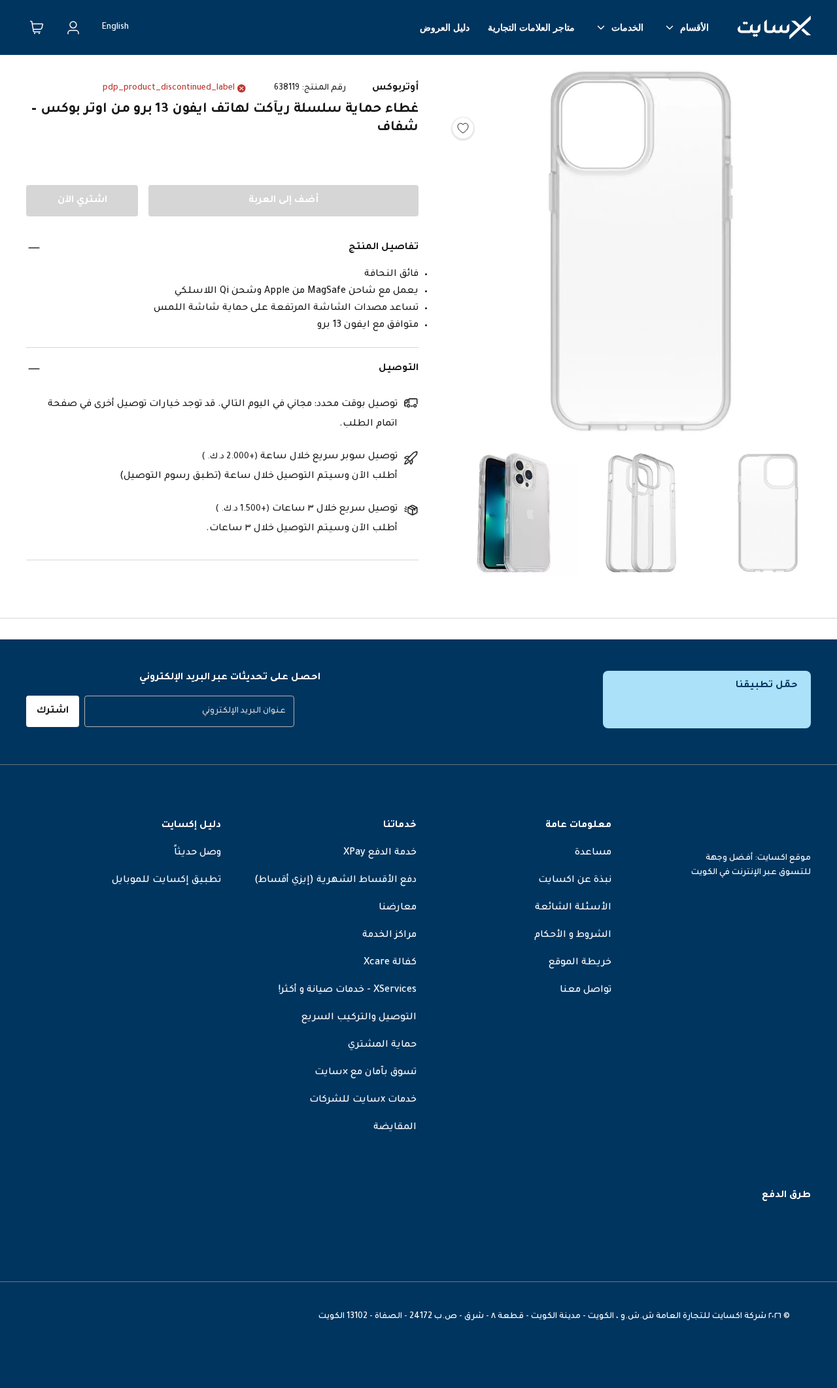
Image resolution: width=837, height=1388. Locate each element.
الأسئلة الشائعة (573, 908)
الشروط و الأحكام (572, 935)
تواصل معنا (585, 990)
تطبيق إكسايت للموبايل (166, 880)
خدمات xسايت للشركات (363, 1100)
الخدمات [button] (627, 27)
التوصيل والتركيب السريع (359, 1018)
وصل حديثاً (197, 853)
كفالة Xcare (390, 963)
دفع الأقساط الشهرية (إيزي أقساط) (335, 880)
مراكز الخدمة (389, 935)
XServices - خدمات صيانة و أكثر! (348, 990)
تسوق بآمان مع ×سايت (366, 1073)
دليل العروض (445, 27)
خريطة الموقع (580, 963)
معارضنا (398, 908)
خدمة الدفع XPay (380, 853)
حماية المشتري (382, 1045)
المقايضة (395, 1128)
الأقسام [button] (694, 27)
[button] (641, 254)
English (115, 27)
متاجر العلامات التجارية (531, 27)
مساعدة (593, 853)
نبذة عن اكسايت (574, 880)
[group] (189, 711)
